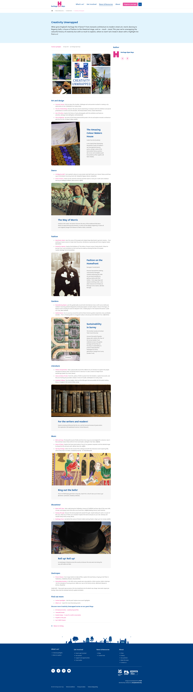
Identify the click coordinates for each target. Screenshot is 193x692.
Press (122, 653)
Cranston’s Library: (60, 380)
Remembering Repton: (61, 305)
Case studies (79, 660)
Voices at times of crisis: (61, 376)
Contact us (123, 662)
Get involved (91, 4)
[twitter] (122, 58)
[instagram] (64, 671)
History (123, 655)
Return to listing (58, 626)
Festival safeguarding (93, 687)
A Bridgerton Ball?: (60, 174)
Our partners (124, 658)
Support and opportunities (83, 658)
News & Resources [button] (102, 649)
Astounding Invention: (61, 581)
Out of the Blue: (59, 113)
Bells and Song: (59, 440)
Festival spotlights (56, 47)
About (117, 4)
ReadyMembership (137, 682)
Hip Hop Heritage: (60, 449)
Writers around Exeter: (61, 370)
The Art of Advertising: (61, 109)
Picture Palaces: (59, 577)
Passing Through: (60, 513)
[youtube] (69, 671)
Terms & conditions (70, 687)
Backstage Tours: (60, 519)
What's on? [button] (55, 649)
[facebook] (127, 58)
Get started (79, 655)
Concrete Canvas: (60, 104)
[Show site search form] (140, 4)
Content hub (69, 10)
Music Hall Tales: (60, 508)
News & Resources (106, 4)
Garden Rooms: (59, 313)
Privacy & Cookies (81, 687)
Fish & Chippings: (59, 117)
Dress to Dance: (59, 178)
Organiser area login (130, 4)
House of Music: (59, 444)
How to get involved (81, 653)
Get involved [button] (78, 649)
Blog (99, 653)
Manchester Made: (60, 240)
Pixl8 (140, 681)
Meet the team (125, 660)
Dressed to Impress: (60, 246)
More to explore (57, 655)
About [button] (121, 649)
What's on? (80, 4)
